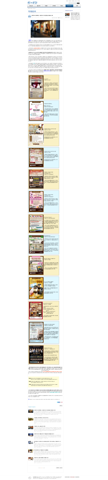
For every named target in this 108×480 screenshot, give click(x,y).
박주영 (39, 399)
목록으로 (61, 405)
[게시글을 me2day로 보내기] (60, 402)
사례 (58, 399)
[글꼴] (59, 17)
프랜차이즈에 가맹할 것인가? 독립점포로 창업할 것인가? (44, 433)
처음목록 (57, 467)
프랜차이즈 (41, 399)
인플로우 (31, 399)
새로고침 (61, 467)
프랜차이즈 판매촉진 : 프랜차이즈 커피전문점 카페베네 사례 (44, 410)
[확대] (60, 17)
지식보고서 (34, 8)
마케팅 (46, 399)
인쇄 (53, 17)
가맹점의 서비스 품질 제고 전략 (39, 426)
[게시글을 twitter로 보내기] (57, 402)
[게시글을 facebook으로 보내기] (59, 402)
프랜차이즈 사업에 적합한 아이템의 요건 (41, 457)
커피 (53, 399)
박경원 (37, 399)
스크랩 (56, 17)
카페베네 (51, 399)
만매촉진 (49, 399)
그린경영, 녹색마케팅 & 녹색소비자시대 (41, 417)
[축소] (61, 17)
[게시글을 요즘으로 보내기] (61, 402)
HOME (31, 8)
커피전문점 (56, 399)
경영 (44, 399)
